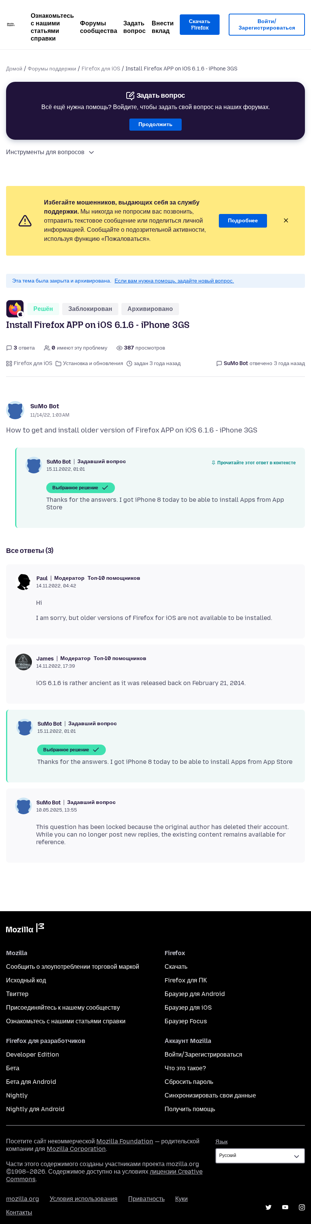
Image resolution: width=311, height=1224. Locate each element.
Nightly (17, 1095)
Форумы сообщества (98, 27)
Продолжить (155, 124)
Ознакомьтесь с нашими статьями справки (52, 27)
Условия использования (84, 1198)
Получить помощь (190, 1109)
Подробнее (243, 220)
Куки (181, 1198)
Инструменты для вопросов (45, 152)
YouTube (285, 1207)
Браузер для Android (195, 994)
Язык (221, 1141)
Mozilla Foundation (124, 1141)
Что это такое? (185, 1068)
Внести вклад (163, 27)
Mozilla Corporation (76, 1148)
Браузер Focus (186, 1021)
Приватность (146, 1198)
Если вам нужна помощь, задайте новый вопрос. (174, 281)
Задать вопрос (134, 27)
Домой (14, 69)
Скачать (176, 966)
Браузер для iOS (188, 1007)
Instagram (302, 1207)
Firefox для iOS (101, 69)
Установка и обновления (93, 363)
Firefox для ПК (186, 980)
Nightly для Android (35, 1109)
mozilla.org (22, 1198)
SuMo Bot (44, 406)
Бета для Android (31, 1081)
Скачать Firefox (199, 24)
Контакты (19, 1212)
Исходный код (26, 980)
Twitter (268, 1207)
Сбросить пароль (189, 1081)
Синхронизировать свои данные (210, 1095)
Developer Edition (32, 1054)
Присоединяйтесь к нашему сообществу (63, 1007)
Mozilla (25, 929)
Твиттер (17, 994)
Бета (12, 1068)
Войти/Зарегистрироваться (267, 24)
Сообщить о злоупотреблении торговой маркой (72, 966)
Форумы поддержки (52, 69)
